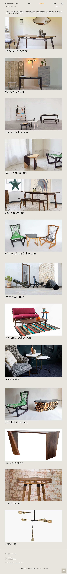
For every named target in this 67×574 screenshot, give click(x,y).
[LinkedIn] (62, 4)
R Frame (11, 337)
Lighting (10, 543)
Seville (9, 422)
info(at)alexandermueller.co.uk (16, 563)
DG (7, 463)
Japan (10, 51)
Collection (21, 51)
